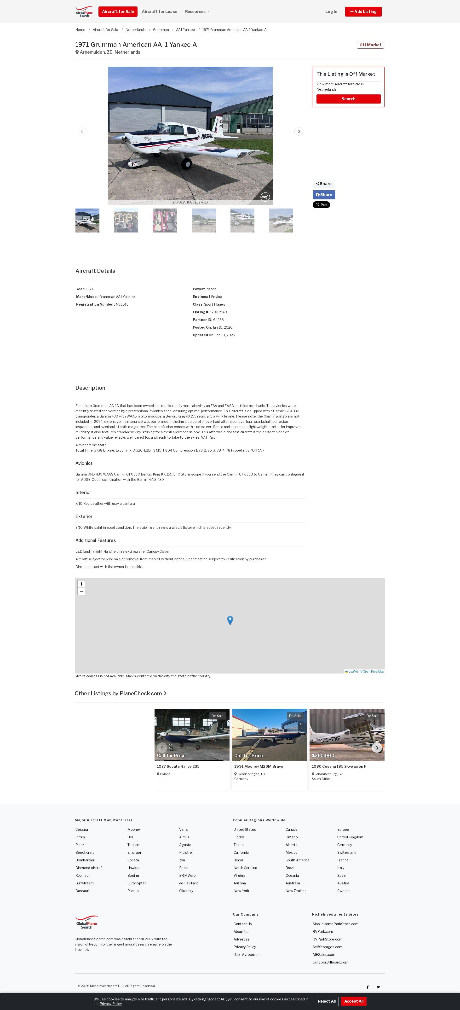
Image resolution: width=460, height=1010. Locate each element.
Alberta (292, 845)
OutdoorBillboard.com (330, 962)
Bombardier (84, 860)
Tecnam (134, 845)
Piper (79, 845)
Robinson (83, 875)
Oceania (292, 875)
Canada (292, 829)
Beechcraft (84, 852)
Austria (343, 883)
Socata (133, 860)
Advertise (242, 939)
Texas (239, 845)
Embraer (134, 852)
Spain (341, 875)
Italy (340, 868)
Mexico (292, 852)
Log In (331, 11)
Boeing (133, 875)
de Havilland (189, 883)
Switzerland (346, 852)
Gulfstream (84, 883)
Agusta (185, 845)
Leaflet (353, 671)
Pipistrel (186, 852)
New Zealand (296, 891)
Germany (344, 845)
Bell (130, 837)
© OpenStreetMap (372, 671)
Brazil (290, 868)
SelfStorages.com (327, 947)
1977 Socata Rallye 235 (178, 766)
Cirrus (80, 837)
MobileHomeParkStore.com (335, 924)
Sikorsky (186, 891)
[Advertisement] (190, 245)
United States (245, 829)
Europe (343, 829)
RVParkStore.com (327, 939)
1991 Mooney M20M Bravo (258, 766)
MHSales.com (324, 954)
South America (298, 860)
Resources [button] (195, 11)
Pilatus (133, 891)
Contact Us (243, 924)
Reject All (327, 1001)
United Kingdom (350, 837)
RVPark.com (323, 931)
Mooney (134, 829)
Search (349, 99)
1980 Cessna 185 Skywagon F (339, 766)
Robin (183, 868)
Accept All (353, 1001)
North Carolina (245, 868)
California (241, 852)
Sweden (344, 891)
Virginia (240, 875)
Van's (183, 829)
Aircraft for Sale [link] (118, 11)
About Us (241, 931)
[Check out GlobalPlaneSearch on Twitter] (378, 987)
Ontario (292, 837)
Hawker (133, 868)
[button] (363, 11)
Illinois (239, 860)
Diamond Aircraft (89, 868)
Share (325, 183)
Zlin (182, 860)
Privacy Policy (245, 947)
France (343, 860)
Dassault (82, 891)
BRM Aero (187, 875)
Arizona (240, 883)
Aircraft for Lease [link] (159, 11)
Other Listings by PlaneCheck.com (119, 693)
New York (241, 891)
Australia (293, 883)
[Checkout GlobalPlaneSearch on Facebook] (368, 987)
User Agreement (247, 954)
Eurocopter (136, 883)
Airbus (184, 837)
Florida (239, 837)
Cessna (81, 829)
